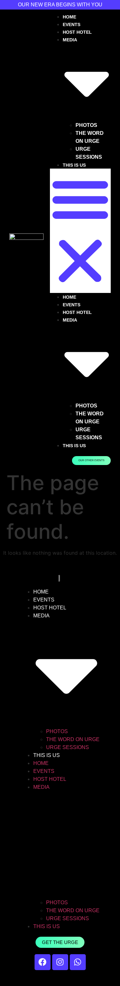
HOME (69, 16)
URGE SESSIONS (67, 747)
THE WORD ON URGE (73, 739)
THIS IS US (74, 165)
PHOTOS (86, 125)
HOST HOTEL (77, 32)
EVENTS (71, 24)
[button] (80, 231)
